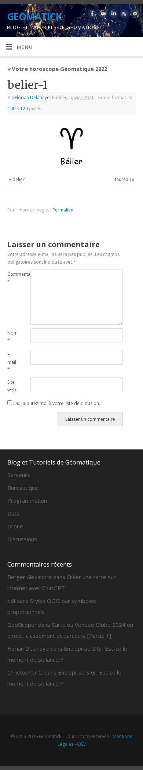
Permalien (62, 210)
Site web (11, 386)
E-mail (11, 362)
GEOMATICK (34, 16)
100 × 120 (18, 108)
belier (18, 179)
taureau (123, 179)
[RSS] (123, 15)
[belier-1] (71, 146)
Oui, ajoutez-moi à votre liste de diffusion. (56, 403)
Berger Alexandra (29, 577)
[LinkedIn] (112, 15)
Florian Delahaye (32, 97)
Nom (12, 337)
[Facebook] (91, 15)
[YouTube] (102, 15)
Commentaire (13, 278)
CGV (81, 744)
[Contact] (134, 15)
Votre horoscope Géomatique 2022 (57, 68)
